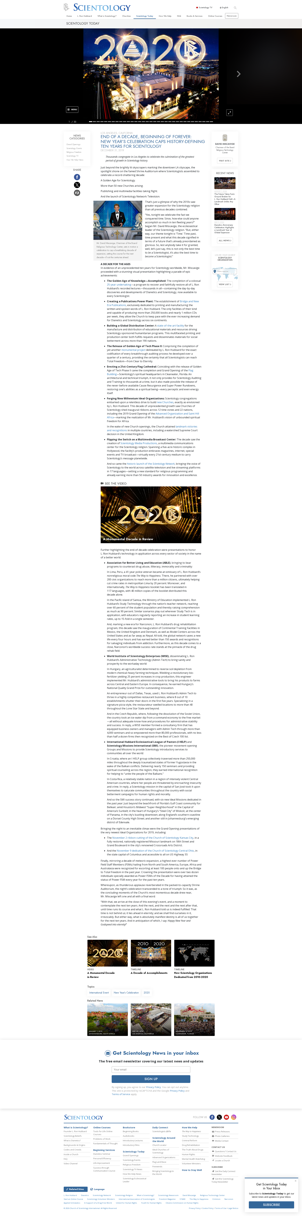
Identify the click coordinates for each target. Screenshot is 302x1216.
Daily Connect (160, 1127)
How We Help (165, 16)
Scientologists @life (161, 1131)
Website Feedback (223, 1156)
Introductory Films (131, 1145)
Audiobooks (128, 1135)
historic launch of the (151, 463)
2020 (147, 992)
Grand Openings (73, 144)
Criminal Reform (189, 1140)
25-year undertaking (119, 284)
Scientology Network (102, 1195)
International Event (99, 992)
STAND (182, 1199)
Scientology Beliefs (73, 1135)
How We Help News (75, 159)
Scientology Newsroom (168, 1195)
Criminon (216, 1199)
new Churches (165, 402)
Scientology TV (205, 7)
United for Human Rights (126, 1203)
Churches (126, 16)
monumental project (133, 350)
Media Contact (221, 1140)
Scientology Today (144, 16)
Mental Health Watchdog (193, 1159)
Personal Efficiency (102, 1158)
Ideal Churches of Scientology (160, 1151)
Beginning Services (104, 1150)
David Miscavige (189, 1195)
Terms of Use (220, 1208)
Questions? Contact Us (225, 1151)
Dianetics (85, 1195)
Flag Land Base (159, 1161)
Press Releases (222, 1131)
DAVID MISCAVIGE (225, 144)
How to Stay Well (192, 1170)
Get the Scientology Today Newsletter (222, 1180)
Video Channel (71, 1163)
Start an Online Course (73, 1199)
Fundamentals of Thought (105, 1143)
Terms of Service (121, 1094)
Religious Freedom (74, 152)
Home (69, 16)
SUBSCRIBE (271, 1204)
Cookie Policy (207, 1208)
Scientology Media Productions (138, 443)
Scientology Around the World (163, 1139)
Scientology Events (74, 148)
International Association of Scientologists (137, 1199)
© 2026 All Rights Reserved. (90, 1208)
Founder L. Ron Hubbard (75, 1131)
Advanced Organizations (163, 1157)
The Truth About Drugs (192, 1149)
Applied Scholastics (72, 1203)
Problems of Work (101, 1138)
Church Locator (159, 1145)
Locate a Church (222, 1160)
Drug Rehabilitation (191, 1145)
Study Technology (190, 1135)
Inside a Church (71, 1154)
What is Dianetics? (72, 1140)
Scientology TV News (132, 1169)
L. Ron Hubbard (84, 16)
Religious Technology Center (212, 1195)
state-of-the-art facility (170, 325)
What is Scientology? (107, 16)
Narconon (228, 1199)
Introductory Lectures (133, 1140)
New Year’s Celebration (126, 992)
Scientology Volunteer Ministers (101, 1199)
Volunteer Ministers (191, 1163)
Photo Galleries (222, 1136)
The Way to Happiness (199, 1199)
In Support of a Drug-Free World (98, 1203)
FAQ (179, 16)
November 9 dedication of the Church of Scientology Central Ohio (155, 850)
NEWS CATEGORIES (77, 137)
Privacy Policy (153, 1087)
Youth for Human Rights (151, 1203)
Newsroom (232, 15)
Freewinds (157, 1166)
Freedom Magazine (167, 1199)
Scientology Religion (124, 1195)
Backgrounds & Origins (74, 1145)
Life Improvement (101, 1163)
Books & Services (194, 16)
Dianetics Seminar (101, 1153)
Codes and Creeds (72, 1149)
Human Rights (188, 1154)
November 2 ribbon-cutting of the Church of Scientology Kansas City (152, 837)
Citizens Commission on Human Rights (182, 1203)
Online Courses (215, 16)
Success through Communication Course (104, 1169)
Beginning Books (131, 1131)
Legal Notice (233, 1208)
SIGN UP (151, 1079)
